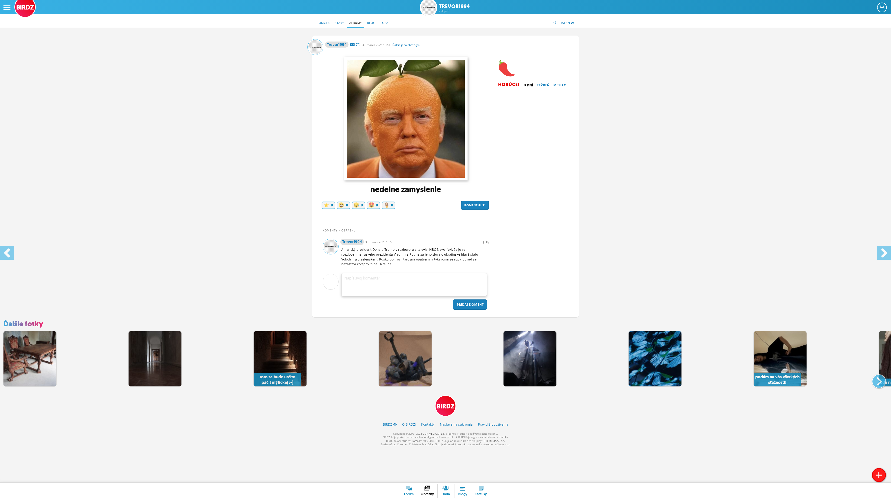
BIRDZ (446, 406)
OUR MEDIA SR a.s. (434, 433)
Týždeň (543, 85)
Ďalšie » (406, 45)
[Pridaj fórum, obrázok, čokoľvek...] (879, 475)
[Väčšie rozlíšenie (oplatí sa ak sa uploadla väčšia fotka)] (357, 44)
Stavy (339, 23)
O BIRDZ (409, 424)
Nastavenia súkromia (456, 424)
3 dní (528, 85)
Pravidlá (493, 424)
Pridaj (470, 304)
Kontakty (428, 424)
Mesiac (559, 85)
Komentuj (473, 205)
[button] (875, 379)
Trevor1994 (454, 8)
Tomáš (416, 441)
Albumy (355, 23)
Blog (371, 23)
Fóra (384, 23)
